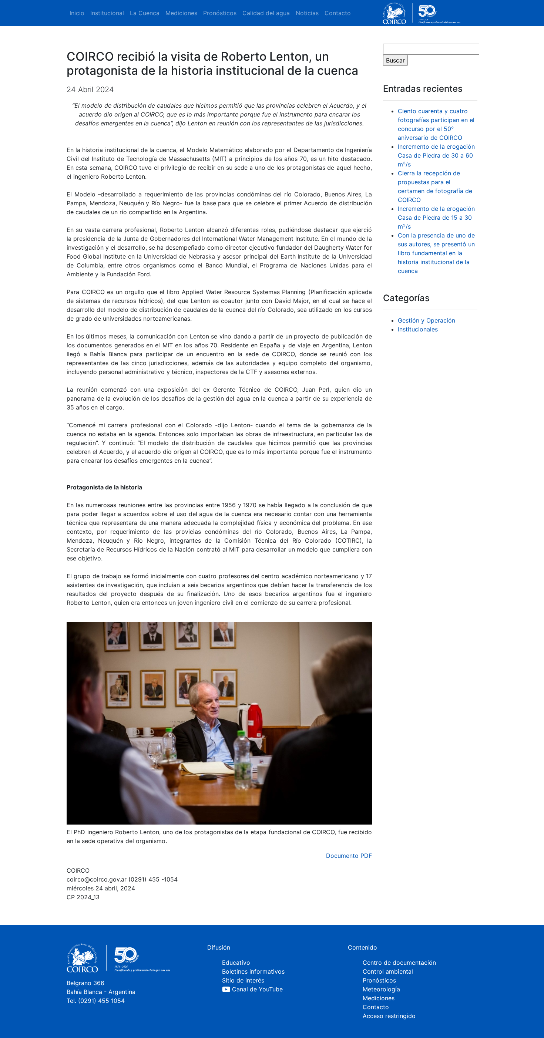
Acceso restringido (389, 1016)
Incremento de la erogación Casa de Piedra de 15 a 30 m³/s (436, 217)
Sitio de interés (243, 980)
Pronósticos (219, 13)
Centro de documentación (399, 962)
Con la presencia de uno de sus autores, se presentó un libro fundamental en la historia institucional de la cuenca (436, 253)
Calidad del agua (266, 13)
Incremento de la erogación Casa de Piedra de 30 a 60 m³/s (436, 155)
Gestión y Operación (426, 320)
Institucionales (418, 329)
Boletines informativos (253, 971)
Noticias (307, 13)
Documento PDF (349, 855)
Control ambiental (388, 971)
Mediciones (181, 13)
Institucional (107, 13)
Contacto (338, 13)
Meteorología (381, 989)
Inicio (77, 13)
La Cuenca (144, 13)
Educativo (236, 962)
